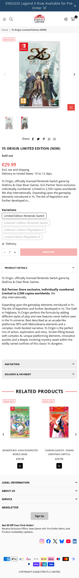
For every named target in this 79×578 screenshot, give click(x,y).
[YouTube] (68, 541)
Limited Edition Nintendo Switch (24, 216)
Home (5, 29)
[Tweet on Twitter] (38, 139)
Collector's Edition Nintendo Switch (26, 223)
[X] (55, 541)
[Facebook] (48, 541)
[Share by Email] (54, 139)
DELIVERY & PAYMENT (18, 374)
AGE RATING (12, 364)
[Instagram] (42, 541)
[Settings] (66, 19)
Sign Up (39, 516)
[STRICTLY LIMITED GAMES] (39, 19)
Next (74, 74)
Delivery (10, 243)
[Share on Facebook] (33, 139)
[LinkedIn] (75, 541)
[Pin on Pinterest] (43, 139)
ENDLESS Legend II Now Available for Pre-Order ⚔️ (39, 5)
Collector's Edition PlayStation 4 (24, 230)
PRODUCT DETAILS (16, 267)
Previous (4, 74)
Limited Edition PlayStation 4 (22, 237)
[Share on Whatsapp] (49, 139)
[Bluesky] (62, 541)
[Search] (11, 19)
